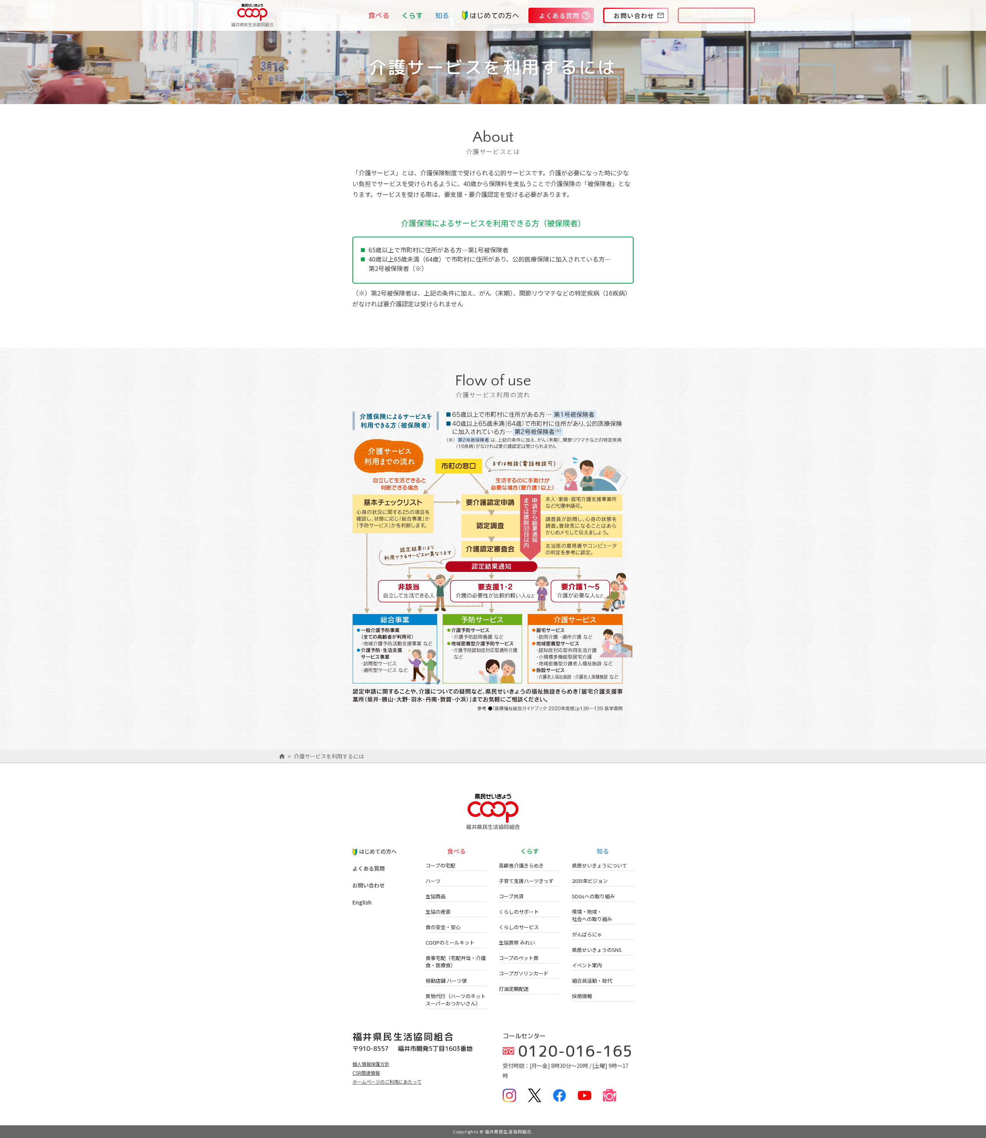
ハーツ (433, 880)
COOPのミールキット (450, 942)
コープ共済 (511, 896)
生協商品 (436, 896)
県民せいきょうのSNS (597, 949)
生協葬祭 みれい (517, 942)
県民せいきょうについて (599, 865)
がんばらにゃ (587, 934)
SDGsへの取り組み (593, 896)
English (362, 902)
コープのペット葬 (518, 958)
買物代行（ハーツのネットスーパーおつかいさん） (456, 999)
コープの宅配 (440, 865)
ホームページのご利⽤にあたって (386, 1081)
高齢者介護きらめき (521, 865)
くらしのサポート (519, 911)
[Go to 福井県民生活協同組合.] (282, 756)
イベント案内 (587, 965)
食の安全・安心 (443, 927)
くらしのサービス (519, 927)
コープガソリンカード (523, 973)
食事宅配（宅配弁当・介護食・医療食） (456, 961)
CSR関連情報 (366, 1072)
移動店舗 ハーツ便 (446, 980)
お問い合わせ (368, 885)
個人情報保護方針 (370, 1064)
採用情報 (582, 996)
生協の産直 (438, 911)
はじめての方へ (494, 15)
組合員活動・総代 (592, 980)
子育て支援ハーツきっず (526, 880)
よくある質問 (368, 868)
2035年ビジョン (590, 880)
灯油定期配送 (514, 988)
